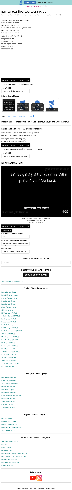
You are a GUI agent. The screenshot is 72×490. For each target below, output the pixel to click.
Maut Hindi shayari (8, 398)
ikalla (14, 116)
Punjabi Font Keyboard (9, 459)
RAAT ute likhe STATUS (9, 346)
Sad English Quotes (8, 430)
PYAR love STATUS (8, 343)
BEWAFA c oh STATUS (9, 313)
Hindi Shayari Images (8, 381)
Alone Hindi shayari (8, 401)
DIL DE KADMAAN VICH (12, 163)
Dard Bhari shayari (7, 404)
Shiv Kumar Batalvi (8, 310)
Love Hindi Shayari (8, 387)
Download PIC (6, 230)
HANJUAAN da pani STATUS (11, 331)
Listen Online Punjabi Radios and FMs (14, 453)
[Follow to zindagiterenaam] (39, 480)
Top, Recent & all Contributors (12, 281)
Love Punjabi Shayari (7, 15)
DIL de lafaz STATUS (8, 322)
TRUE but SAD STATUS (9, 361)
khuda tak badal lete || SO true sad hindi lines (22, 129)
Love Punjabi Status (8, 304)
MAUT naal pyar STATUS (10, 337)
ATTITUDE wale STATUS (10, 364)
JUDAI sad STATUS (8, 334)
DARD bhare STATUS (8, 319)
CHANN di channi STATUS (10, 316)
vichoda (30, 116)
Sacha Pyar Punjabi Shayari (32, 15)
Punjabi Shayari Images (9, 295)
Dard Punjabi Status (8, 301)
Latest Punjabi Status (8, 292)
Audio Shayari (6, 447)
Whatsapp (21, 80)
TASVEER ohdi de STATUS (10, 352)
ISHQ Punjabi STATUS (9, 367)
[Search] (68, 262)
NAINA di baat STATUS (9, 340)
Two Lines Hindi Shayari (9, 384)
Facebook (13, 80)
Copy (27, 80)
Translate (5, 80)
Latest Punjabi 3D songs (10, 462)
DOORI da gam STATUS (9, 328)
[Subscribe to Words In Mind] (33, 480)
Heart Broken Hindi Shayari (11, 396)
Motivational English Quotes (11, 427)
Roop (46, 15)
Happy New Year (7, 465)
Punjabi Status (19, 15)
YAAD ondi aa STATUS (9, 355)
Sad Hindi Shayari (7, 390)
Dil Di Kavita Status (8, 325)
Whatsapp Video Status (9, 441)
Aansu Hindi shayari (8, 407)
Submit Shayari (30, 2)
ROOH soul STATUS (8, 349)
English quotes (6, 418)
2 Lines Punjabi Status (9, 298)
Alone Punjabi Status (8, 307)
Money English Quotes (9, 424)
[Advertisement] (36, 64)
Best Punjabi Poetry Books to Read (13, 456)
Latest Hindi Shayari (8, 378)
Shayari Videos (6, 450)
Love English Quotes (8, 421)
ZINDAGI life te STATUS (9, 358)
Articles (4, 444)
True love (22, 116)
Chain (8, 116)
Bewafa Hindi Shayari (8, 393)
